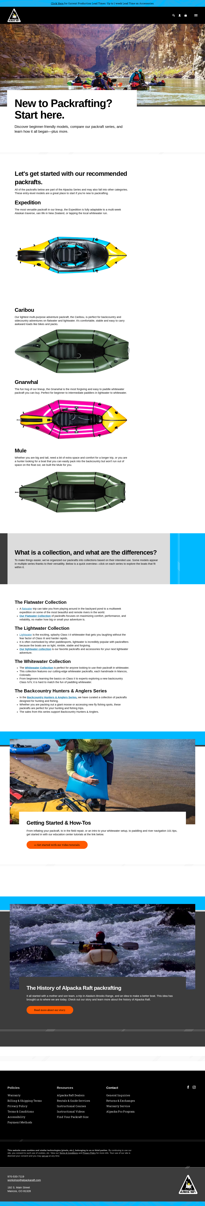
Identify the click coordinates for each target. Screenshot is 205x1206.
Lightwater (26, 634)
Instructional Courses (71, 1106)
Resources (65, 1087)
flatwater (27, 608)
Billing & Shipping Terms (25, 1100)
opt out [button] (45, 1156)
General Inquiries (118, 1095)
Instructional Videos (71, 1111)
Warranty (14, 1095)
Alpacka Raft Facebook (188, 1087)
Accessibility (16, 1117)
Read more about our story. (50, 1010)
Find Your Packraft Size (73, 1117)
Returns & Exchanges (120, 1100)
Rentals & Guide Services (73, 1100)
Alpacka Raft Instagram (194, 1087)
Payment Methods (20, 1122)
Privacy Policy (17, 1106)
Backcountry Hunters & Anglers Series (52, 697)
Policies (14, 1087)
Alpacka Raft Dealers (70, 1095)
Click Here (57, 3)
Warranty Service (118, 1106)
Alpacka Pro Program (120, 1111)
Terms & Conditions (21, 1111)
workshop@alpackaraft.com (24, 1180)
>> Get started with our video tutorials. (57, 844)
